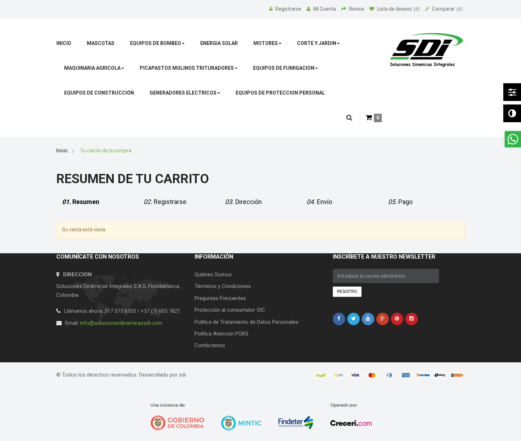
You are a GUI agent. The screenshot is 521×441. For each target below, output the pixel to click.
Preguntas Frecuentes (220, 298)
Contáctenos (210, 345)
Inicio (62, 150)
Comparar (446, 9)
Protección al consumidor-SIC (230, 310)
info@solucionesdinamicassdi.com (121, 323)
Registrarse (288, 9)
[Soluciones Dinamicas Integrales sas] (426, 50)
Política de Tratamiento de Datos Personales (246, 322)
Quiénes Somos (213, 274)
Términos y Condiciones (223, 286)
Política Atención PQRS (221, 333)
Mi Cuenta (325, 9)
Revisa (357, 9)
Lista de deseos (397, 9)
